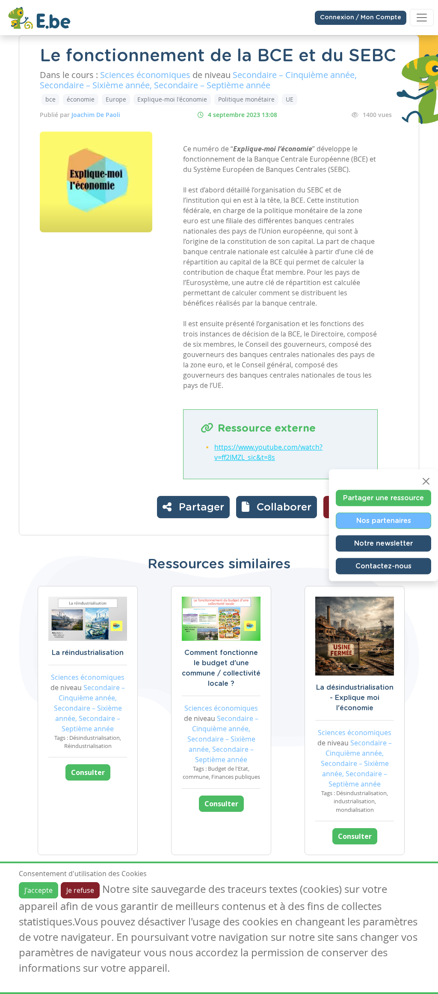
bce (50, 99)
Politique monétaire (246, 99)
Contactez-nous (383, 565)
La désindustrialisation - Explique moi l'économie (355, 698)
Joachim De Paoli (95, 115)
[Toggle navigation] (422, 17)
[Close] (426, 481)
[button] (276, 507)
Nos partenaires (383, 520)
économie (81, 99)
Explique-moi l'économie (172, 99)
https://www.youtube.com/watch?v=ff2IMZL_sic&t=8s (268, 452)
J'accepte (38, 890)
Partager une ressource (383, 497)
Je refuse (80, 890)
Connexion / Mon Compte (360, 18)
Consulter (88, 772)
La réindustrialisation (88, 652)
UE (289, 99)
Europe (116, 99)
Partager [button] (200, 507)
